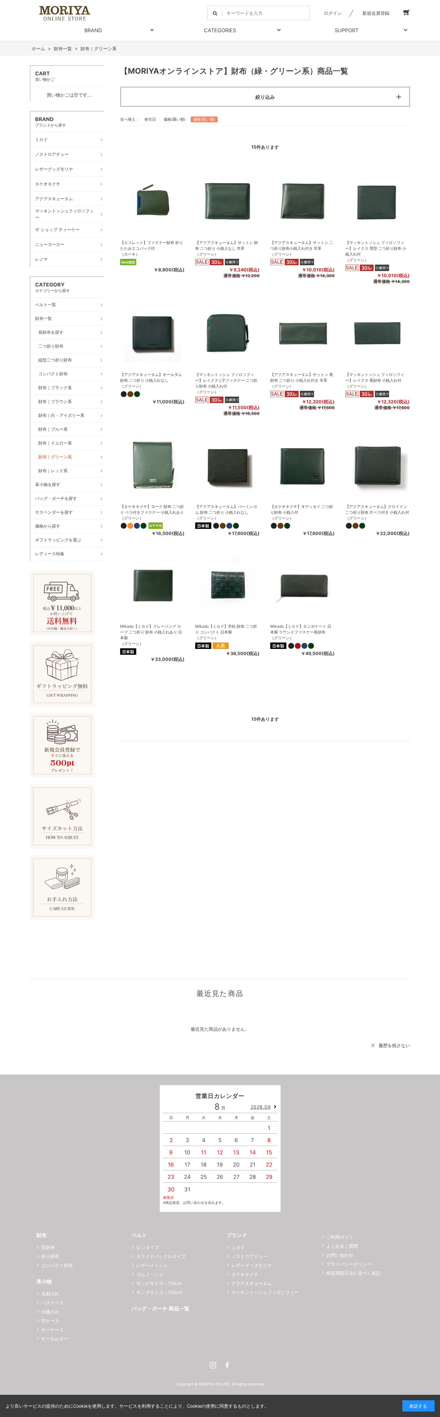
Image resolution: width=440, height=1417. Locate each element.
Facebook (227, 1365)
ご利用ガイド (339, 1237)
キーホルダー (54, 1338)
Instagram (212, 1365)
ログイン (333, 13)
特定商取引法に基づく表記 (353, 1273)
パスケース (52, 1302)
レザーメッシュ (152, 1265)
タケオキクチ (244, 1274)
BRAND (93, 30)
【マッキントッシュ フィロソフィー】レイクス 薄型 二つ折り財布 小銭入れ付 (375, 248)
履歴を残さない (394, 1045)
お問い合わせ (339, 1255)
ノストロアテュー (249, 1256)
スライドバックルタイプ (161, 1256)
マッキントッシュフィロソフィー (265, 1292)
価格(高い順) (175, 119)
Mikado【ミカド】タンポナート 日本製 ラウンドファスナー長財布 (300, 629)
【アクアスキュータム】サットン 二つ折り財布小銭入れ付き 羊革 (301, 245)
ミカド (238, 1247)
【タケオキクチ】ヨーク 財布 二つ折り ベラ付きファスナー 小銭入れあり (152, 509)
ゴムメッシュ (149, 1274)
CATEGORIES (220, 30)
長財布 (48, 1247)
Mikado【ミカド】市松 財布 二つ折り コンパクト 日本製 (226, 629)
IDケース (50, 1320)
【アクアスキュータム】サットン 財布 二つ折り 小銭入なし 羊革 (226, 245)
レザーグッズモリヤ (251, 1265)
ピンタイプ (147, 1247)
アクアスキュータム (251, 1283)
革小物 (44, 1281)
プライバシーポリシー (348, 1264)
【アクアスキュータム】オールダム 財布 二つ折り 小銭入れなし (151, 377)
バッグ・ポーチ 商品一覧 (160, 1308)
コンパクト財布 (57, 1265)
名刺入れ (50, 1293)
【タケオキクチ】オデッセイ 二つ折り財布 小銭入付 (301, 509)
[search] (215, 13)
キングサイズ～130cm (159, 1292)
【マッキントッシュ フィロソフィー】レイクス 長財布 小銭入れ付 (374, 377)
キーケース (52, 1329)
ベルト (139, 1235)
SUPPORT (347, 30)
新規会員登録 (375, 13)
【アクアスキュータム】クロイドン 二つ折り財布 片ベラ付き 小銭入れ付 (377, 509)
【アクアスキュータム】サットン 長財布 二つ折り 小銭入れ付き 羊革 (301, 377)
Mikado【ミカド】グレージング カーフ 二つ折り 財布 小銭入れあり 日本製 (151, 632)
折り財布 (50, 1256)
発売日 (150, 119)
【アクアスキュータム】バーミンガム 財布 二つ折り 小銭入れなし (226, 509)
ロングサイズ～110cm (159, 1283)
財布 (41, 1235)
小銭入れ (50, 1311)
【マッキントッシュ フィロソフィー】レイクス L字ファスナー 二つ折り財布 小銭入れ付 (226, 380)
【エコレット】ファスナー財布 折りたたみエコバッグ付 (151, 245)
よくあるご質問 (342, 1246)
